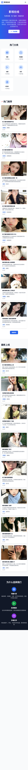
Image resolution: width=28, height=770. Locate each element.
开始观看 (15, 31)
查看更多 (14, 332)
